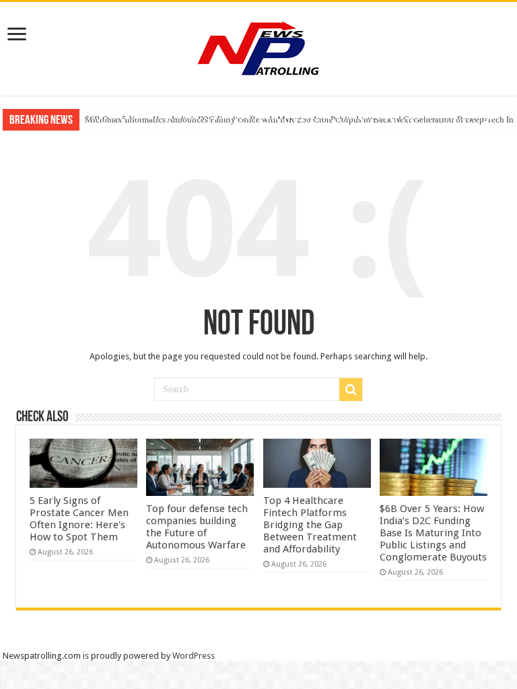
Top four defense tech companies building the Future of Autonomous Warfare (197, 527)
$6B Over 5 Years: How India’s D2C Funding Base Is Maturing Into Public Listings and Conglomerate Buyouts (433, 533)
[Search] (350, 389)
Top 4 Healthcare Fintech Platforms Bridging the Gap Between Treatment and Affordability (310, 525)
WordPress (193, 656)
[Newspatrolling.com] (258, 46)
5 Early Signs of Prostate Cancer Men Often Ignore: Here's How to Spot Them (79, 519)
